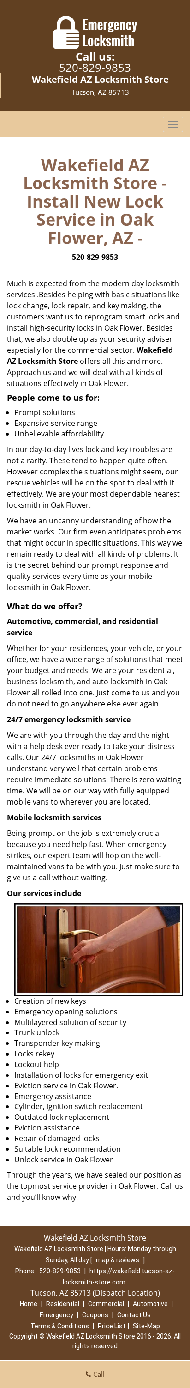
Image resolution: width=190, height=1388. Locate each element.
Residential (62, 1304)
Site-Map (146, 1326)
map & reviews (118, 1260)
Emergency (56, 1315)
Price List (111, 1326)
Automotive (150, 1304)
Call (98, 1374)
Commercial (106, 1304)
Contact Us (134, 1315)
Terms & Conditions (59, 1326)
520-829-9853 (95, 67)
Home (28, 1304)
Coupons (95, 1315)
